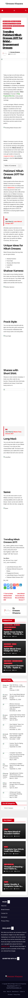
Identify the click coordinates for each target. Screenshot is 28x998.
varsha (18, 836)
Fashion (6, 829)
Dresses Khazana (15, 52)
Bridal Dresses (6, 21)
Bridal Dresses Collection (9, 23)
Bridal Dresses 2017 (15, 21)
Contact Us (4, 913)
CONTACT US (5, 946)
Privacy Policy (5, 921)
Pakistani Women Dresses (10, 627)
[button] (25, 10)
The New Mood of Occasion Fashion (12, 833)
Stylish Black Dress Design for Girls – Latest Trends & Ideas (14, 651)
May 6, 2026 (8, 853)
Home (4, 991)
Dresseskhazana (11, 985)
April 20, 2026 (9, 871)
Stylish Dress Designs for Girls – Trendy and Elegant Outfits (13, 634)
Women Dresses (7, 629)
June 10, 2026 (9, 836)
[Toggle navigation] (14, 10)
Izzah (15, 636)
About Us (3, 905)
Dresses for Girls (8, 624)
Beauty (6, 846)
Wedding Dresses (7, 28)
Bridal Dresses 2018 (8, 864)
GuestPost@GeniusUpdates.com (14, 987)
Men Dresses (17, 624)
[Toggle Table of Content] (18, 165)
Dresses (19, 23)
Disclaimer (4, 917)
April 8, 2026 (9, 888)
